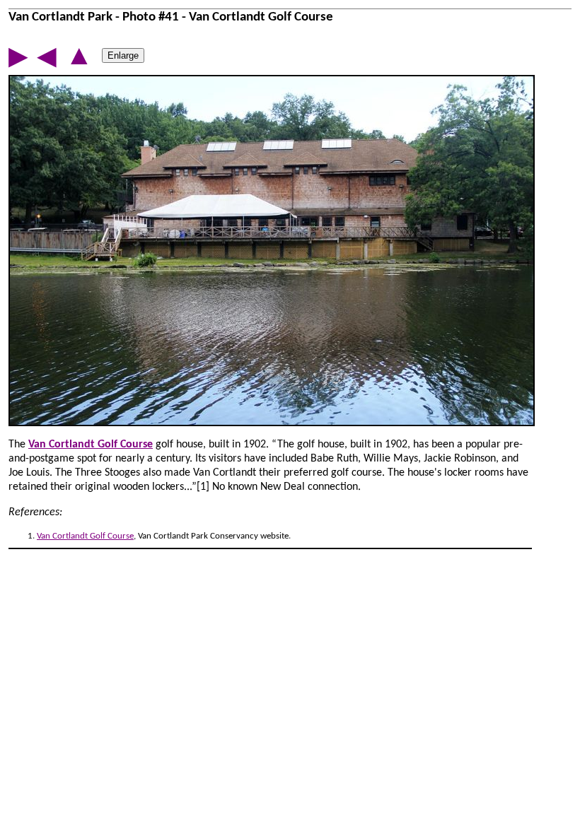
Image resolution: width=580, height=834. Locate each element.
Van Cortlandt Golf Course (85, 536)
